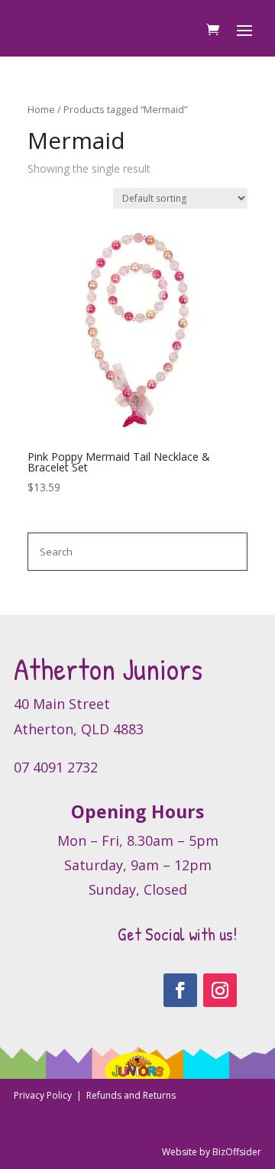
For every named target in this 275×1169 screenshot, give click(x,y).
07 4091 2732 (56, 767)
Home (41, 109)
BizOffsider (236, 1151)
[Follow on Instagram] (220, 990)
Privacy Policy (44, 1095)
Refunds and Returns (131, 1095)
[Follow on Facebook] (180, 990)
